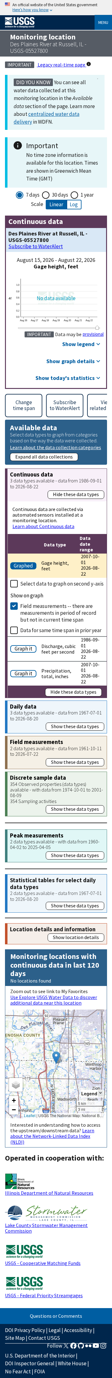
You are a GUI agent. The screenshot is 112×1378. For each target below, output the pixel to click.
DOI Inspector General (29, 1363)
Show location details (76, 937)
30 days (60, 194)
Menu (103, 22)
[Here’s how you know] (56, 7)
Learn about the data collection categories (55, 447)
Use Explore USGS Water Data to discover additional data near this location (53, 1000)
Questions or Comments (56, 1316)
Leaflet (29, 1115)
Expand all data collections (44, 457)
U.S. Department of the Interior (40, 1355)
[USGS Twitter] (66, 1347)
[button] (56, 1057)
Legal (55, 1330)
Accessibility (78, 1330)
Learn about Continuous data (43, 526)
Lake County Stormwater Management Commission (46, 1228)
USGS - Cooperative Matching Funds (43, 1263)
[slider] (97, 327)
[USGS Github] (81, 1347)
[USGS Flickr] (88, 1347)
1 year (87, 194)
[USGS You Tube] (96, 1347)
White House (72, 1363)
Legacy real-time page (61, 65)
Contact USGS (44, 1338)
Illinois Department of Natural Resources (49, 1193)
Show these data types (75, 726)
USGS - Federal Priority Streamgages (44, 1295)
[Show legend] (100, 1093)
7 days (33, 194)
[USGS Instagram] (103, 1347)
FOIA (39, 1371)
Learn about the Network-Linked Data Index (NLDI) (52, 1136)
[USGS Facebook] (73, 1347)
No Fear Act (18, 1371)
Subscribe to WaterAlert (35, 246)
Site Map (15, 1338)
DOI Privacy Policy (25, 1330)
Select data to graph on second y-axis (62, 583)
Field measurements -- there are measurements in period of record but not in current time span (58, 613)
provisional (93, 334)
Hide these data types (76, 494)
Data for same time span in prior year (60, 630)
